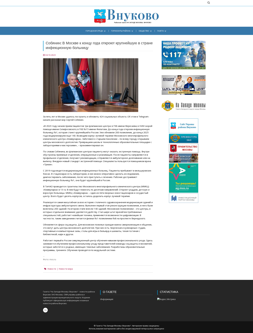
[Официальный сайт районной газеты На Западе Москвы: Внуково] (126, 16)
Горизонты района (120, 31)
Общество (144, 31)
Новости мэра (66, 269)
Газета (160, 31)
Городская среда (94, 31)
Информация (106, 299)
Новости (51, 269)
